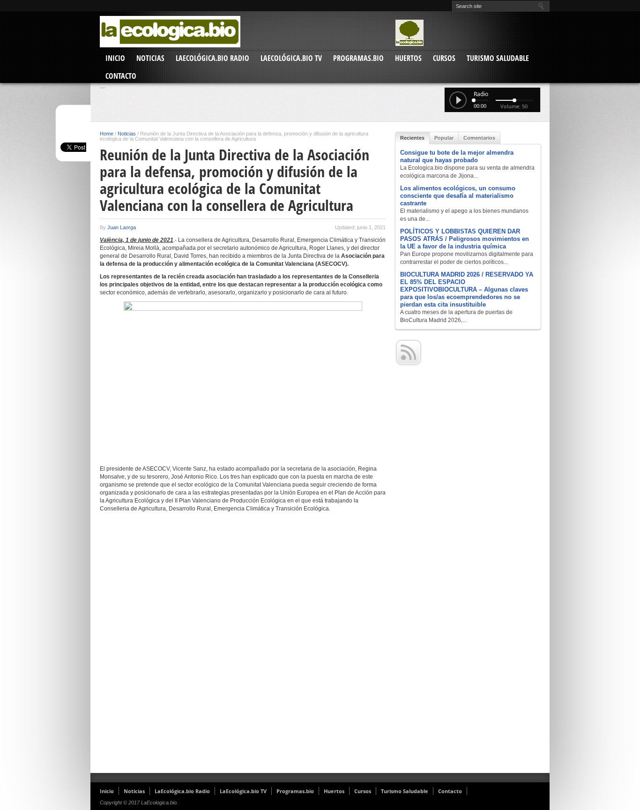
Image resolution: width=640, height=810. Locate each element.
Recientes (412, 138)
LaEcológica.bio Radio (212, 58)
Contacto (120, 76)
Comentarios (479, 138)
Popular (444, 138)
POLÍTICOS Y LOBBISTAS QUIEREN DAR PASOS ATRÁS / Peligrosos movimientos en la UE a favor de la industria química (464, 239)
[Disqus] (243, 646)
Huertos (408, 58)
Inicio (115, 58)
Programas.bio (358, 58)
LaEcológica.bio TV (291, 58)
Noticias (150, 58)
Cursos (444, 58)
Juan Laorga (121, 227)
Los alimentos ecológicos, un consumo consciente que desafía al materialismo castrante (457, 196)
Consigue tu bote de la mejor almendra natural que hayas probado (456, 156)
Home (106, 133)
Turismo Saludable (498, 58)
